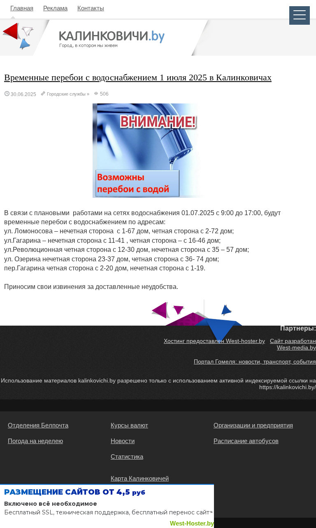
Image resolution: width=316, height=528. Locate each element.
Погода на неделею (35, 440)
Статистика (127, 456)
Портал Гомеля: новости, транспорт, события (255, 361)
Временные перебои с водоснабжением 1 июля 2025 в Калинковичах (138, 77)
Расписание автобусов (246, 440)
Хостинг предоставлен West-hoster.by (214, 341)
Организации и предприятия (253, 425)
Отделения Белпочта (38, 425)
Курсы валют (129, 425)
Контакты (90, 8)
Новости (123, 440)
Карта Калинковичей (140, 478)
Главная (21, 8)
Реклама (55, 8)
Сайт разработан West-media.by (293, 344)
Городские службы (66, 94)
